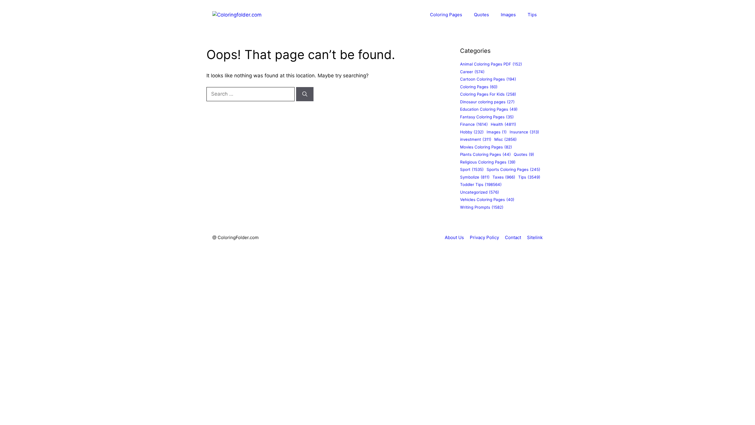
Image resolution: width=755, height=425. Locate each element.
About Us (454, 237)
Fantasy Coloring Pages (487, 117)
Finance (474, 124)
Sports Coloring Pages (513, 169)
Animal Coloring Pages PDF (491, 64)
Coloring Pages (446, 14)
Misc (505, 139)
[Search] (305, 94)
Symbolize (475, 177)
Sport (472, 169)
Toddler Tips (481, 184)
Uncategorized (479, 192)
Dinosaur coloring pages (487, 101)
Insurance (524, 132)
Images (508, 14)
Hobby (472, 132)
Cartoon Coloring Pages (488, 79)
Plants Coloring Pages (485, 154)
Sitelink (535, 237)
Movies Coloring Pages (486, 147)
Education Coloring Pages (489, 109)
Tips (532, 14)
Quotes (481, 14)
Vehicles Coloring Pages (487, 199)
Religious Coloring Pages (488, 162)
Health (503, 124)
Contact (513, 237)
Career (472, 71)
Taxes (504, 177)
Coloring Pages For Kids (488, 94)
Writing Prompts (481, 207)
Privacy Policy (484, 237)
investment (475, 139)
